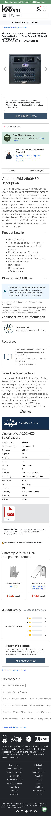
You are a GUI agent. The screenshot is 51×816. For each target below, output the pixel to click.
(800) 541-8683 (25, 156)
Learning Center (38, 772)
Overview (12, 170)
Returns (14, 791)
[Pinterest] (26, 811)
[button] (38, 9)
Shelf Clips (13, 586)
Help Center (39, 765)
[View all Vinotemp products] (26, 411)
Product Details (13, 232)
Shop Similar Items (26, 116)
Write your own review (25, 661)
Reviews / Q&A (37, 170)
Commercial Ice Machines (13, 685)
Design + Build (14, 765)
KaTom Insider (39, 791)
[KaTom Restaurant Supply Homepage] (11, 8)
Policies (39, 769)
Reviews (38, 794)
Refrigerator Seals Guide (25, 364)
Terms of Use (17, 807)
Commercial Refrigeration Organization (31, 349)
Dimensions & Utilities (17, 278)
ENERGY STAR (14, 776)
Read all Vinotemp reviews (14, 670)
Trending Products (14, 783)
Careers (39, 780)
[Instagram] (31, 811)
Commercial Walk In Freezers (15, 692)
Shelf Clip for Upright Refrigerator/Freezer (38, 588)
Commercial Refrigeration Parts (15, 28)
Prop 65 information (18, 543)
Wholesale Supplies (14, 772)
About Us (38, 776)
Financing (14, 794)
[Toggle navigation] (4, 15)
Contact (39, 783)
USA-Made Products (14, 780)
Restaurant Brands (14, 769)
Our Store (39, 787)
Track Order (14, 787)
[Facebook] (17, 811)
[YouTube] (35, 811)
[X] (22, 811)
